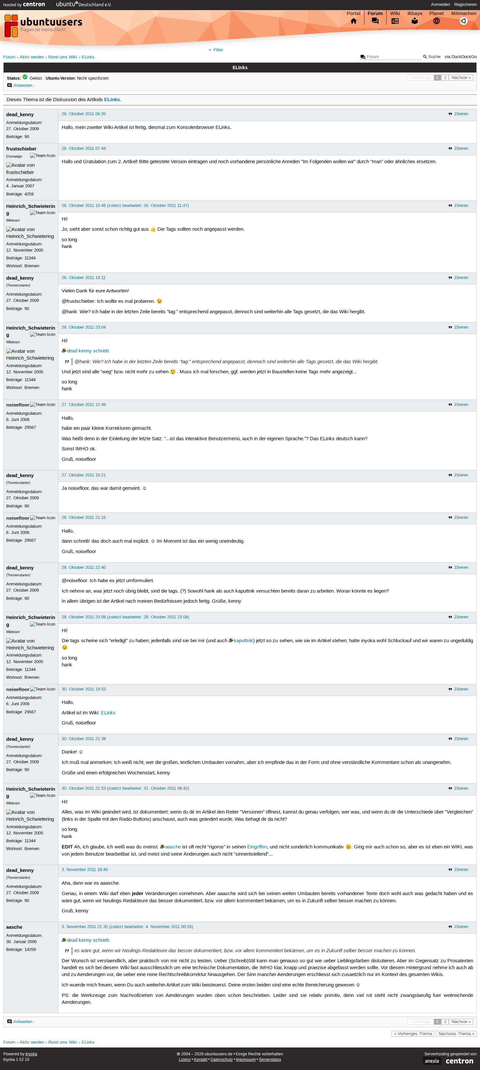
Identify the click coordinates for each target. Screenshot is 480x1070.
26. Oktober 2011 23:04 (84, 327)
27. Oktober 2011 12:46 (84, 404)
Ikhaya (415, 13)
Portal (353, 13)
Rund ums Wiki (62, 57)
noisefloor (17, 405)
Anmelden (440, 4)
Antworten (22, 85)
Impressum (246, 1059)
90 (26, 136)
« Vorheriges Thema (413, 1033)
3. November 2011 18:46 (85, 869)
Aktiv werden (32, 57)
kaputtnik (243, 641)
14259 (30, 949)
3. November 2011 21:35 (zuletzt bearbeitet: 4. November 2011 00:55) (127, 926)
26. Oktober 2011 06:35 (84, 113)
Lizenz (185, 1059)
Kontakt (200, 1059)
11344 (30, 258)
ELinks (88, 57)
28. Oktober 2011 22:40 (84, 567)
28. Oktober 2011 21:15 (84, 517)
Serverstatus (270, 1059)
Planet (436, 13)
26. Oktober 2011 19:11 (83, 277)
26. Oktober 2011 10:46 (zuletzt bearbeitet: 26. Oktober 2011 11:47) (125, 205)
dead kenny (79, 351)
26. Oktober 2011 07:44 (84, 148)
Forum (375, 13)
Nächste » (461, 77)
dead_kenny (20, 114)
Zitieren (461, 113)
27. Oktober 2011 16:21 (84, 475)
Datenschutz (222, 1059)
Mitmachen (463, 13)
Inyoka (31, 1054)
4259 (29, 194)
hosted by (13, 5)
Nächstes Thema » (456, 1033)
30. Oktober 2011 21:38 (84, 738)
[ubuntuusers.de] (44, 27)
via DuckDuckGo (461, 56)
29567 (30, 427)
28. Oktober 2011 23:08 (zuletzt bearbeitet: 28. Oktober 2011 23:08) (125, 617)
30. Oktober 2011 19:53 (84, 689)
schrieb (101, 351)
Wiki (395, 13)
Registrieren (465, 4)
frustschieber (21, 149)
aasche (173, 847)
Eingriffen (257, 847)
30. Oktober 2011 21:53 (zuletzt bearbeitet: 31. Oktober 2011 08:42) (125, 788)
